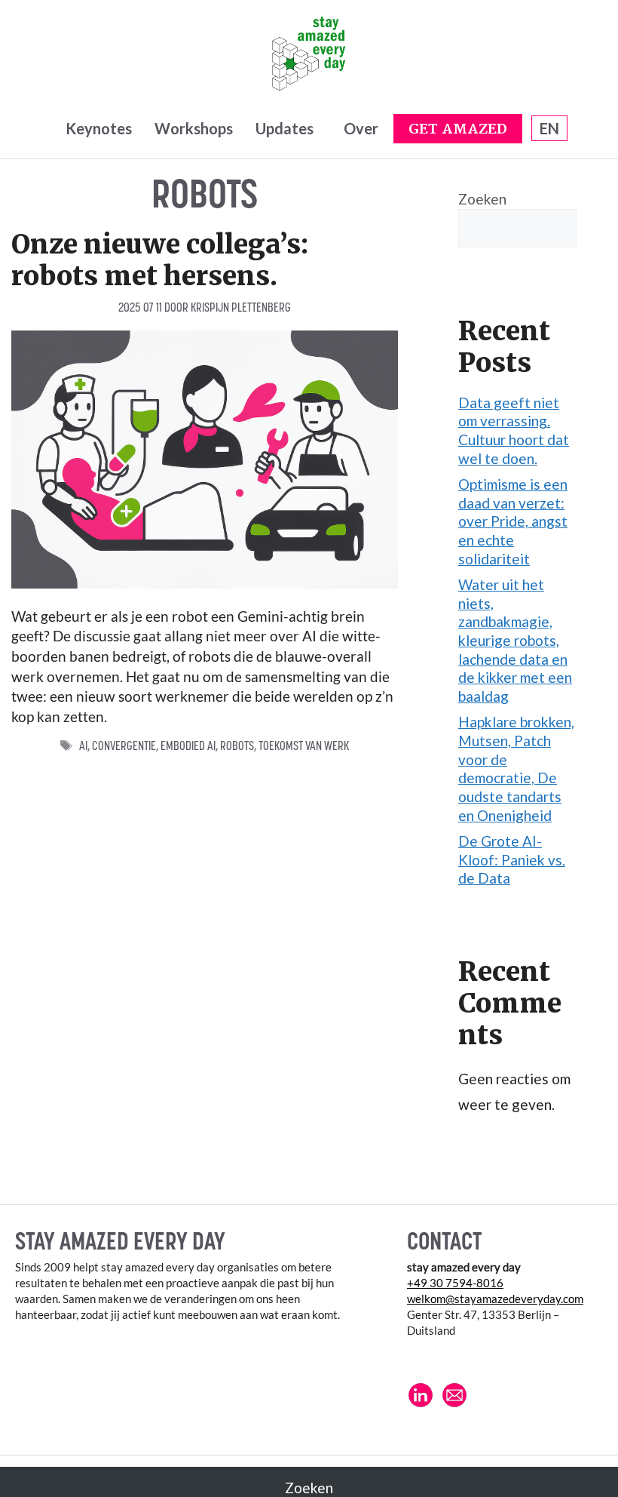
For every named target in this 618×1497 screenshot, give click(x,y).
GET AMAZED (457, 129)
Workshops (193, 128)
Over (361, 128)
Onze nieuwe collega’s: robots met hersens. (159, 260)
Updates (284, 128)
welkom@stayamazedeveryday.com (495, 1298)
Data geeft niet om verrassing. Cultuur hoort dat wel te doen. (513, 430)
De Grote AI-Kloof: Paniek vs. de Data (511, 859)
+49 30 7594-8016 (455, 1283)
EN (549, 128)
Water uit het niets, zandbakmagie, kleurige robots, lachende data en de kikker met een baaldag (515, 640)
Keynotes (99, 128)
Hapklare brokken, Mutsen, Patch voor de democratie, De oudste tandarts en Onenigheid (516, 768)
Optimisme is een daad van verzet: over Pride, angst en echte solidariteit (513, 521)
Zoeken (482, 198)
